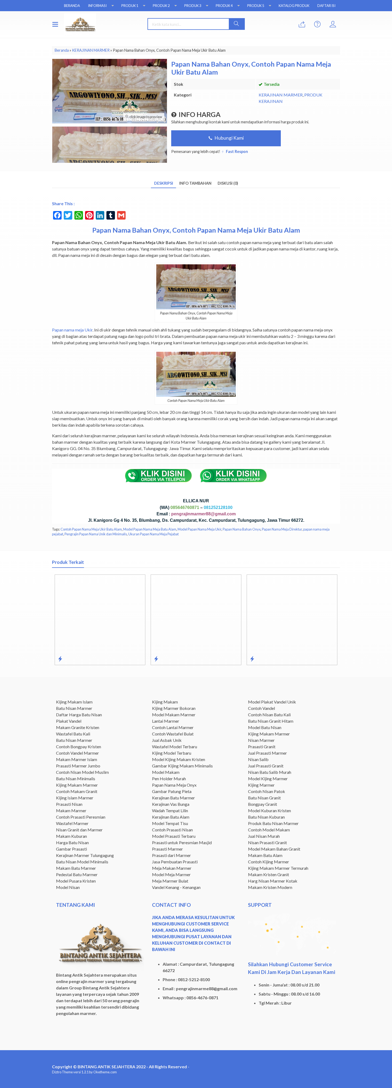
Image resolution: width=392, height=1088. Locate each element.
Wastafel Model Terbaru (174, 746)
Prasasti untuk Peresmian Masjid (182, 842)
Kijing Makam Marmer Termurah (278, 868)
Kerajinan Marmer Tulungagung (85, 855)
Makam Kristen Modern (270, 887)
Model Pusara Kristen (76, 880)
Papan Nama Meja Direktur (282, 529)
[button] (236, 24)
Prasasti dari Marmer (171, 855)
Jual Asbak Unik (167, 740)
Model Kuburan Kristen (269, 810)
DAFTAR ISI (326, 5)
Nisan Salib (258, 759)
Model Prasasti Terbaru (173, 836)
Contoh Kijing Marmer (268, 861)
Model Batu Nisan (264, 727)
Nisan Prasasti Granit (267, 842)
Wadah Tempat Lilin (170, 810)
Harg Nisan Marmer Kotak (272, 880)
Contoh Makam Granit (76, 791)
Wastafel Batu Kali (73, 733)
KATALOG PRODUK (294, 5)
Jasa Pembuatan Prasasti (175, 861)
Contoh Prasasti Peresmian (80, 816)
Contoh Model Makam (269, 829)
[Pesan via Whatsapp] (302, 24)
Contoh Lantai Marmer (173, 727)
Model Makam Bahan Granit (274, 848)
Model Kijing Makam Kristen (178, 759)
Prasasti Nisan (69, 804)
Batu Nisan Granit (264, 797)
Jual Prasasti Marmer (267, 752)
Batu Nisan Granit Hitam (270, 720)
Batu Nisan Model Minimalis (82, 861)
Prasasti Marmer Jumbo (78, 765)
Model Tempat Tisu (170, 823)
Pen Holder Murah (169, 778)
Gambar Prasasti (71, 848)
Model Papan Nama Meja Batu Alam (149, 529)
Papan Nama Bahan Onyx (242, 529)
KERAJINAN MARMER (281, 94)
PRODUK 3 (192, 5)
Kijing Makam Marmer (77, 784)
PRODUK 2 (161, 5)
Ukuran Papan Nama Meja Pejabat (153, 534)
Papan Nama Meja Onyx (174, 784)
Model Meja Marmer (171, 874)
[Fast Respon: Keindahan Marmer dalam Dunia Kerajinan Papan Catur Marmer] (252, 659)
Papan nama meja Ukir (72, 329)
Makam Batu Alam (265, 855)
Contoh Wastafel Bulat (173, 733)
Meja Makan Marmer (171, 868)
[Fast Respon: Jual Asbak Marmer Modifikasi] (156, 659)
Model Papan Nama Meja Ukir (199, 529)
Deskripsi (163, 183)
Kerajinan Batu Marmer (173, 797)
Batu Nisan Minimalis (75, 778)
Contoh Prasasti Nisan (172, 829)
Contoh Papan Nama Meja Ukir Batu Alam (91, 529)
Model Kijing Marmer (268, 778)
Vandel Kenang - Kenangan (176, 887)
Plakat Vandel (68, 720)
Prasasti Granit (261, 746)
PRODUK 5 (255, 5)
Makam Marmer (71, 810)
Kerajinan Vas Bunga (170, 804)
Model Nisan (68, 887)
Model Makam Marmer (173, 714)
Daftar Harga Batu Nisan (79, 714)
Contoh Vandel (261, 708)
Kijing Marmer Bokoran (173, 708)
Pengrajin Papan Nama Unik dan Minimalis (96, 534)
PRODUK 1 (129, 5)
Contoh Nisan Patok (266, 791)
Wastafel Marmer (72, 823)
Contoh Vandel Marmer (77, 752)
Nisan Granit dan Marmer (79, 829)
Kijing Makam (165, 701)
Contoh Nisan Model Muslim (82, 772)
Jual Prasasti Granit (265, 765)
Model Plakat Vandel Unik (272, 701)
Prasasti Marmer (167, 848)
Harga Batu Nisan (72, 842)
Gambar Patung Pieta (171, 791)
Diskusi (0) (228, 183)
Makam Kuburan (71, 836)
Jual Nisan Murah (264, 836)
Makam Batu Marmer (76, 868)
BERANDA (72, 5)
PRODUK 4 (224, 5)
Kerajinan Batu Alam (170, 816)
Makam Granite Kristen (77, 727)
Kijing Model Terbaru (171, 752)
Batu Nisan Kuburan (266, 816)
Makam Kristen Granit (268, 874)
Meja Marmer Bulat (170, 880)
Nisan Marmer (261, 740)
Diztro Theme (62, 1072)
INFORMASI (97, 5)
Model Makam (165, 772)
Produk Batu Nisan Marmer (273, 823)
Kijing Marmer (261, 784)
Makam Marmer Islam (76, 759)
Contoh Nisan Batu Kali (269, 714)
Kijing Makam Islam (74, 701)
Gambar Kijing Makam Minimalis (182, 765)
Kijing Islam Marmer (74, 797)
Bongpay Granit (262, 804)
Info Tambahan (195, 183)
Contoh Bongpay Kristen (78, 746)
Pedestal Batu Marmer (77, 874)
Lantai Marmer (165, 720)
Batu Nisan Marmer (74, 708)
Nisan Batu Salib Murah (269, 772)
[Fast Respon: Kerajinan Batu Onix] (60, 659)
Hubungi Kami (229, 138)
